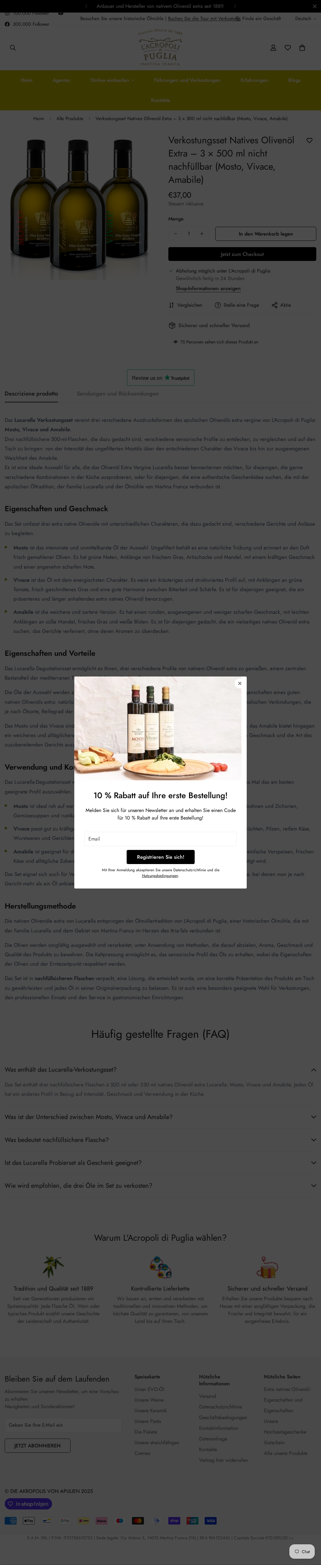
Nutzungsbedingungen (160, 875)
